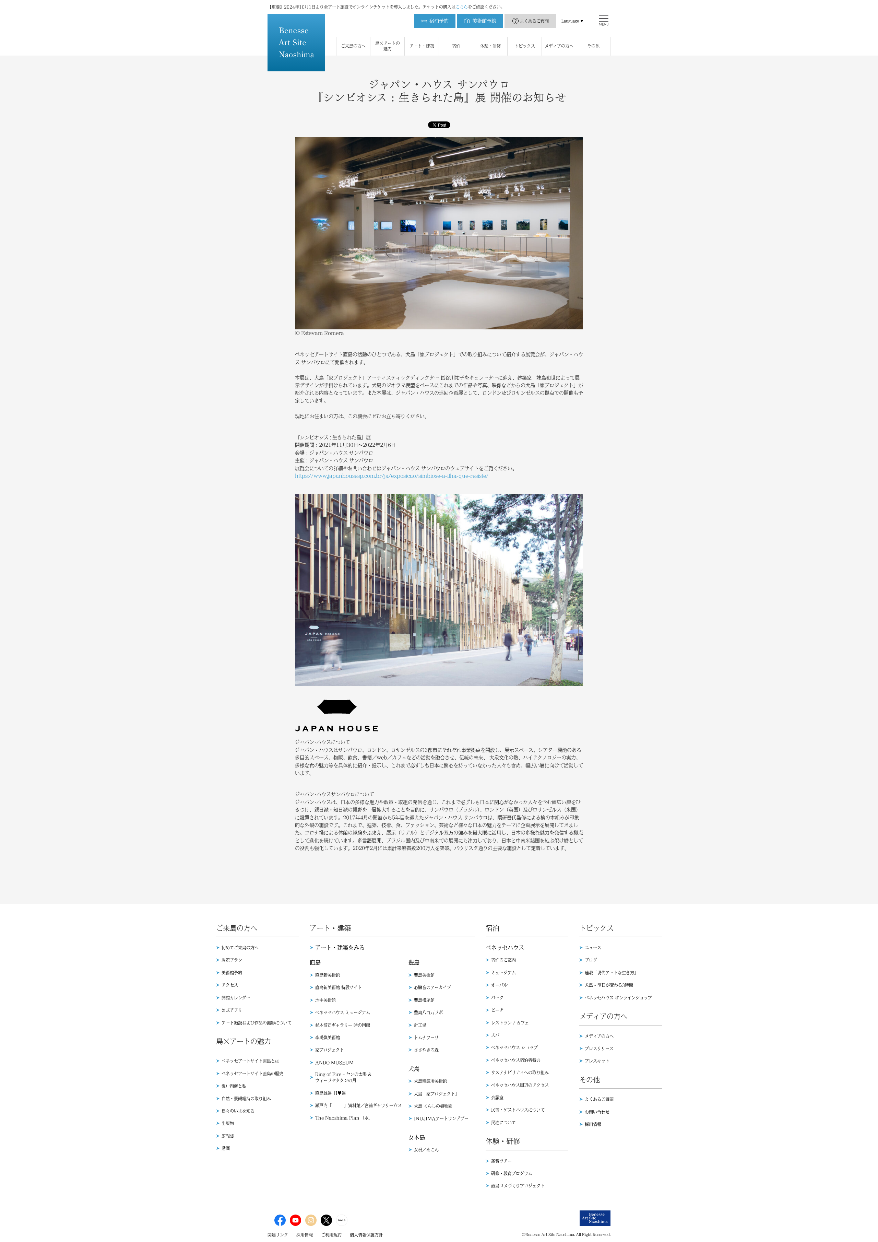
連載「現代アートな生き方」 (611, 973)
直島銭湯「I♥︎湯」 (332, 1093)
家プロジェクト (329, 1050)
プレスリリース (599, 1048)
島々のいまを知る (238, 1111)
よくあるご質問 (534, 21)
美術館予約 (232, 973)
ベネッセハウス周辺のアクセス (520, 1085)
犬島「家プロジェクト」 (436, 1094)
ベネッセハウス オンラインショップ (618, 998)
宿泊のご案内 (503, 960)
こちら (461, 7)
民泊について (503, 1123)
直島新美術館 (327, 975)
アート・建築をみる (340, 947)
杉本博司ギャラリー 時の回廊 (342, 1025)
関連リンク (278, 1235)
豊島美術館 (424, 975)
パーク (497, 998)
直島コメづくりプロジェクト (518, 1186)
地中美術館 (325, 1000)
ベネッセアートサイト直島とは (250, 1061)
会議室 (497, 1097)
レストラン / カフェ (510, 1023)
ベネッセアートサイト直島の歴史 (252, 1073)
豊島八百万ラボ (428, 1012)
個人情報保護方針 (366, 1235)
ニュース (593, 948)
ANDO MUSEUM (334, 1063)
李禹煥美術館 (327, 1037)
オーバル (499, 985)
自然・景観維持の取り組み (246, 1099)
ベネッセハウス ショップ (514, 1047)
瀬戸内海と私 (234, 1086)
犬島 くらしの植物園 (433, 1106)
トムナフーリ (426, 1037)
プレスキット (597, 1061)
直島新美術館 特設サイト (338, 987)
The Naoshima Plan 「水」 (344, 1118)
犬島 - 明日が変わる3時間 (609, 985)
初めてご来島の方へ (240, 948)
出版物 (228, 1123)
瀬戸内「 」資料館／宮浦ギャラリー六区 (358, 1105)
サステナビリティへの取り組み (520, 1072)
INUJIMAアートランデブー (441, 1118)
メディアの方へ (599, 1036)
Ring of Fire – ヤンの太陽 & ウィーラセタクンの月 (343, 1077)
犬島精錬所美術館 (430, 1081)
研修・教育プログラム (511, 1173)
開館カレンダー (236, 998)
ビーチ (497, 1010)
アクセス (230, 985)
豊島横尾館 (424, 1000)
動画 (226, 1148)
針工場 (420, 1025)
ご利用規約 (331, 1235)
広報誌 (228, 1136)
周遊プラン (232, 960)
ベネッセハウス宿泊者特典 (516, 1060)
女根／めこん (426, 1150)
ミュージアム (503, 973)
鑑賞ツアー (501, 1161)
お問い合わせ (597, 1112)
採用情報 (593, 1124)
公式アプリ (232, 1010)
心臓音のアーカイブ (432, 987)
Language (570, 21)
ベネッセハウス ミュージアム (342, 1012)
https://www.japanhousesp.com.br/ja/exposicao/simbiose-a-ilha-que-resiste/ (391, 475)
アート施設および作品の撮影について (257, 1023)
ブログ (591, 960)
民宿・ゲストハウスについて (518, 1110)
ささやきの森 (426, 1050)
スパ (495, 1035)
